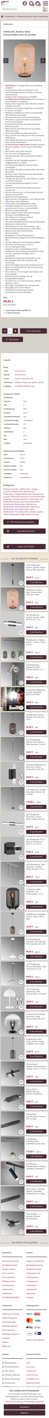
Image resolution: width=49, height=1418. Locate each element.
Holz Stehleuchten (22, 509)
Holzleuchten (8, 494)
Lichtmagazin (31, 1285)
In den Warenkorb (33, 331)
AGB (28, 1363)
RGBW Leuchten (8, 1281)
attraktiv (34, 382)
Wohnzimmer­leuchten (20, 497)
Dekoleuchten (29, 492)
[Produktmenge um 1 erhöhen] (15, 331)
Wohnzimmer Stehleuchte (19, 99)
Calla (32, 386)
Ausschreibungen (9, 1322)
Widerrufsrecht (32, 1375)
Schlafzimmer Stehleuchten (14, 504)
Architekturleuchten (9, 1265)
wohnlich (40, 382)
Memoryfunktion (8, 1277)
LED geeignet (28, 420)
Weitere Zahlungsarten (35, 1340)
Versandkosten (32, 1277)
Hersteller (6, 1338)
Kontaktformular (32, 1379)
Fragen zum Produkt (26, 547)
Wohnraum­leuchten (11, 489)
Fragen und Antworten (35, 1261)
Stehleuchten (25, 489)
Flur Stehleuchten (22, 512)
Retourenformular (33, 1273)
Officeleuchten (8, 1289)
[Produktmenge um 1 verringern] (4, 331)
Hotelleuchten (17, 492)
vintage (24, 382)
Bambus (23, 375)
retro (29, 382)
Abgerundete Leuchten (29, 514)
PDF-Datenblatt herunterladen (22, 522)
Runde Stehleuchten (11, 514)
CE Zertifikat (27, 443)
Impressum (30, 1367)
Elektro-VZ (6, 1346)
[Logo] (5, 3)
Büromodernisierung (34, 1265)
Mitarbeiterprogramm (10, 1334)
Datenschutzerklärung (14, 1401)
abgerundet (25, 379)
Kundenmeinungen (33, 1269)
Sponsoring (30, 1293)
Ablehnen (24, 1413)
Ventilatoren (7, 1293)
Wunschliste (14, 339)
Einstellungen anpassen (33, 1401)
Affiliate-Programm (9, 1318)
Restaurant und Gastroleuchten (15, 499)
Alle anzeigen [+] (25, 477)
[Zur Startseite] (2, 16)
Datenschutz (31, 1371)
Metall (17, 375)
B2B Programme (8, 1330)
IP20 (25, 428)
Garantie (29, 1297)
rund (31, 379)
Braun (24, 371)
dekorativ (18, 382)
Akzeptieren (24, 1407)
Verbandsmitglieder (9, 1326)
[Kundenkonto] (24, 3)
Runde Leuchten (36, 512)
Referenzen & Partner (10, 1314)
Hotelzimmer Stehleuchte (19, 145)
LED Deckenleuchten (10, 1261)
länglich (17, 379)
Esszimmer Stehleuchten (30, 502)
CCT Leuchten (8, 1273)
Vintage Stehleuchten (23, 494)
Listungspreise (32, 1281)
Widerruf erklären (33, 1383)
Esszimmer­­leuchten (37, 497)
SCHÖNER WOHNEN (22, 386)
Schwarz (18, 371)
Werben (5, 1342)
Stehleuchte (10, 86)
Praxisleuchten (8, 1285)
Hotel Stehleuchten (22, 507)
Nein (25, 401)
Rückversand (31, 1289)
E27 (24, 424)
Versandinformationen (26, 531)
